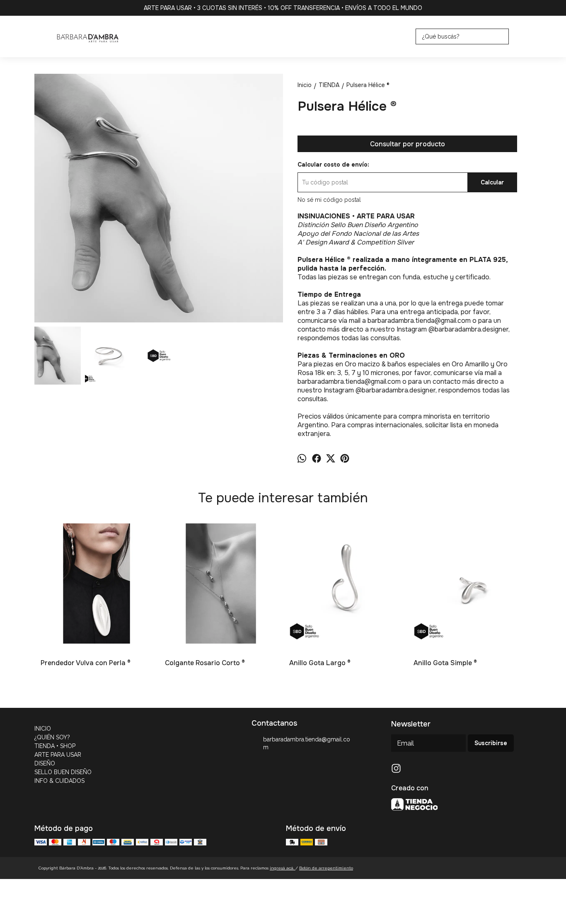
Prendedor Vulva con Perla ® (86, 663)
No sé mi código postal (329, 199)
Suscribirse (490, 743)
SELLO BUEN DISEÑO (63, 772)
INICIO (42, 728)
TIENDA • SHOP (54, 746)
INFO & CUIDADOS (59, 780)
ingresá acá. (282, 868)
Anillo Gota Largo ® (320, 663)
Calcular (492, 182)
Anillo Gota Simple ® (445, 663)
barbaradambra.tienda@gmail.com (306, 743)
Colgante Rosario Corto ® (205, 663)
